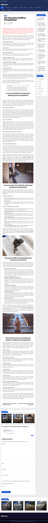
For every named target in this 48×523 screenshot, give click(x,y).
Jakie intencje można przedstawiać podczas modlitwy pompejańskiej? (18, 90)
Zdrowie (39, 93)
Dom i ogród (7, 7)
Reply (32, 435)
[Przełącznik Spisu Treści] (27, 86)
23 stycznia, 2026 (6, 507)
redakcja (11, 22)
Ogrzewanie (14, 7)
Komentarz (4, 443)
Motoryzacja (38, 7)
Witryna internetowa (5, 475)
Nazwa (3, 463)
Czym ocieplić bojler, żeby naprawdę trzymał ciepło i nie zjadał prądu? (42, 34)
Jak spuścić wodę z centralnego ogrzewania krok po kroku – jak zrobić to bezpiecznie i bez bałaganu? (42, 56)
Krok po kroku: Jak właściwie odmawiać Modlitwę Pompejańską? (17, 88)
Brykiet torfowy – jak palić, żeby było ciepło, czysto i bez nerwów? (41, 50)
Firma (20, 7)
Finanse (25, 7)
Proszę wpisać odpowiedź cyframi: (7, 483)
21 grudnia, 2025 (18, 507)
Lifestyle (31, 7)
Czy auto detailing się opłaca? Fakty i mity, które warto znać (41, 19)
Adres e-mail (4, 469)
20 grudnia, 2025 (41, 507)
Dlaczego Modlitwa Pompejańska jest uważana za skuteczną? (17, 89)
